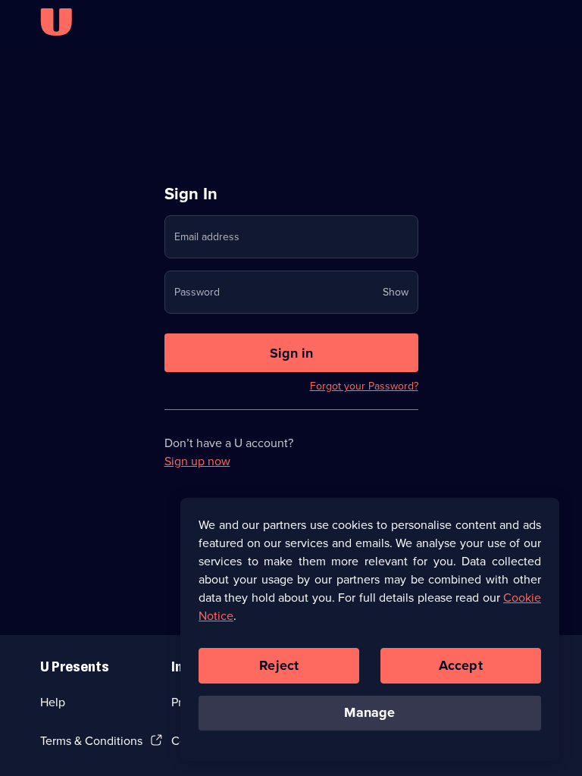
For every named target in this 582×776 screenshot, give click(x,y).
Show (395, 292)
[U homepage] (56, 22)
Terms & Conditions (91, 740)
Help (52, 702)
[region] (369, 629)
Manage (369, 712)
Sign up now (197, 461)
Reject (279, 665)
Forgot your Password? (364, 386)
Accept (461, 665)
